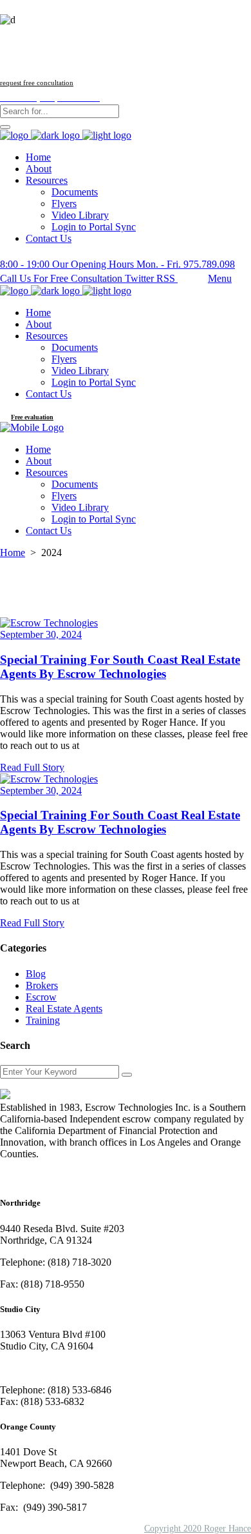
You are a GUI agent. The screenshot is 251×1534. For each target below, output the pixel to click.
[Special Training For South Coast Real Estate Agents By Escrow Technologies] (49, 622)
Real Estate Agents (64, 1008)
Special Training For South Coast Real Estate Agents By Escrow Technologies (120, 667)
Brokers (42, 985)
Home (12, 552)
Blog (36, 973)
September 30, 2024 (41, 634)
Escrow (41, 996)
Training (43, 1020)
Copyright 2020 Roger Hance (197, 1528)
